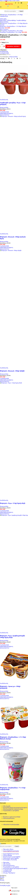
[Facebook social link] (15, 3)
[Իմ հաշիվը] (18, 6)
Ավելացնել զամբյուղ (13, 46)
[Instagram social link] (18, 3)
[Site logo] (11, 9)
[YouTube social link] (21, 3)
